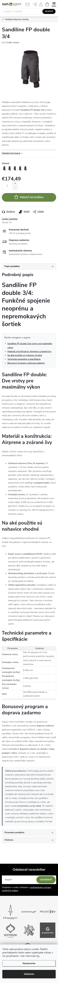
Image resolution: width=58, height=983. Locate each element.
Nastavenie (29, 963)
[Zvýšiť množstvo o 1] (15, 183)
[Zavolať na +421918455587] (35, 4)
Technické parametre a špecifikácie (24, 359)
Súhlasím (29, 974)
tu (38, 956)
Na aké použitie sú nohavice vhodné (24, 355)
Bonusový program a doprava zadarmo (26, 363)
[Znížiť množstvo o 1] (15, 188)
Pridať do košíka (31, 197)
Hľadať (49, 11)
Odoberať (46, 879)
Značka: (9, 219)
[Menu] (54, 4)
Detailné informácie (11, 153)
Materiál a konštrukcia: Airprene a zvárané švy (29, 351)
